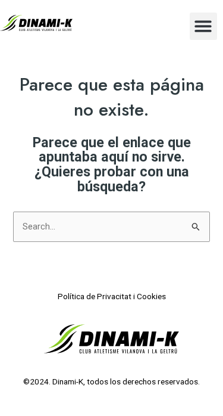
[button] (204, 27)
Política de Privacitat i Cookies (112, 296)
